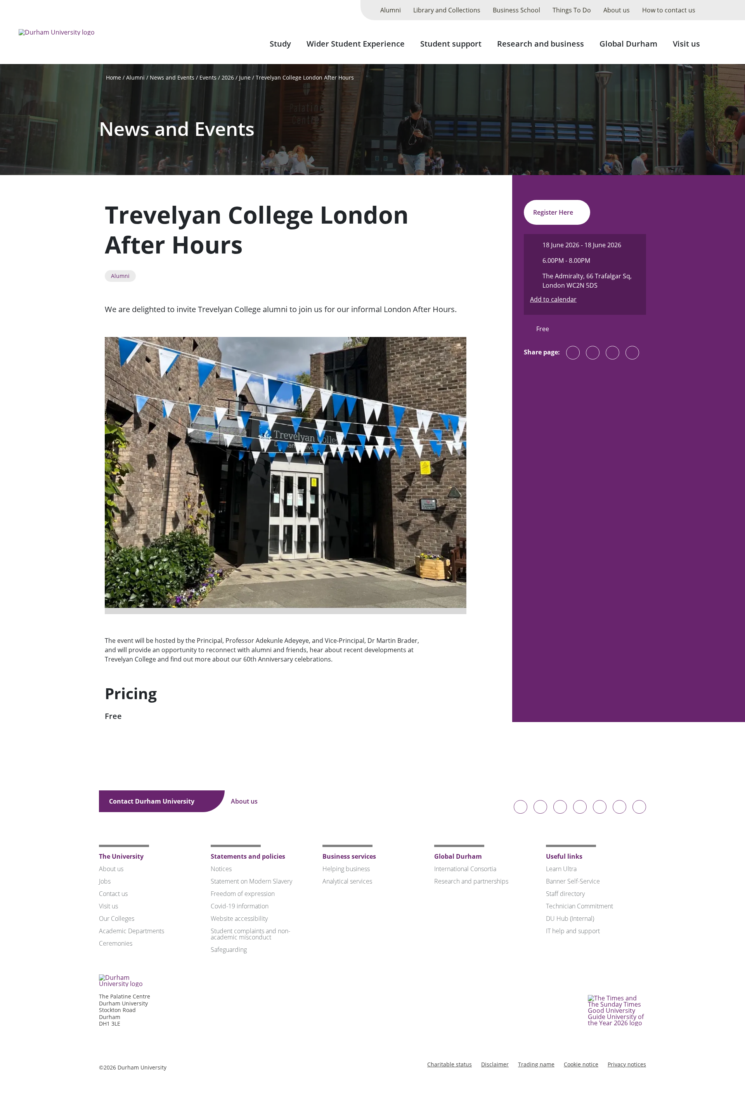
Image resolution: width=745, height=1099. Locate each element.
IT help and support (573, 931)
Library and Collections (446, 10)
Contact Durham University (152, 801)
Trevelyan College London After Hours (305, 77)
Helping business (346, 869)
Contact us (113, 893)
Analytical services (347, 881)
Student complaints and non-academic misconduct (250, 934)
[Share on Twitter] (592, 352)
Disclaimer (495, 1064)
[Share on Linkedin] (632, 352)
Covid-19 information (240, 906)
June (245, 77)
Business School (516, 10)
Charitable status (449, 1064)
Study (280, 43)
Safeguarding (229, 949)
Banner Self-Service (573, 881)
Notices (221, 869)
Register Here (554, 212)
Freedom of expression (243, 893)
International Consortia (465, 869)
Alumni (390, 10)
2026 (228, 77)
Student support (451, 43)
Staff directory (565, 893)
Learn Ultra (561, 869)
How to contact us (668, 10)
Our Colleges (116, 918)
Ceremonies (115, 943)
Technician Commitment (579, 906)
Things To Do (572, 10)
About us (616, 10)
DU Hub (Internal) (570, 918)
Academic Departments (131, 931)
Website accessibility (239, 918)
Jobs (105, 881)
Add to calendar (553, 299)
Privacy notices (627, 1064)
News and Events (172, 77)
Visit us (686, 43)
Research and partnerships (471, 881)
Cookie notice (581, 1064)
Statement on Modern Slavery (251, 881)
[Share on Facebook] (612, 352)
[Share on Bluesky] (573, 356)
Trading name (536, 1064)
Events (208, 77)
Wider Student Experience (356, 43)
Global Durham (628, 43)
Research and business (540, 43)
